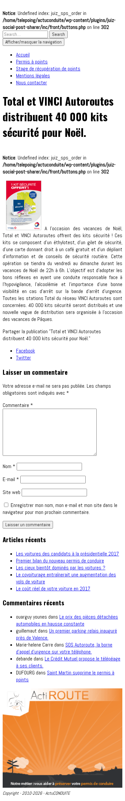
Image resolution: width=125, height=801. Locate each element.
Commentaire (18, 405)
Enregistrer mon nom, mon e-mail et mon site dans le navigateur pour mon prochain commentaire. (60, 509)
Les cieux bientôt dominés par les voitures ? (60, 567)
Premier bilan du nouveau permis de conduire (60, 560)
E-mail (11, 479)
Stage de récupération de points (48, 68)
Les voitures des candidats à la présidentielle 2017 (67, 553)
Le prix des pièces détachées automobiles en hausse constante (67, 620)
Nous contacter (31, 82)
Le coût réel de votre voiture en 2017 (53, 588)
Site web (11, 492)
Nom (9, 466)
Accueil (23, 54)
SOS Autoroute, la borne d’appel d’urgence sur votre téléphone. (64, 648)
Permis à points (32, 61)
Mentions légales (33, 75)
